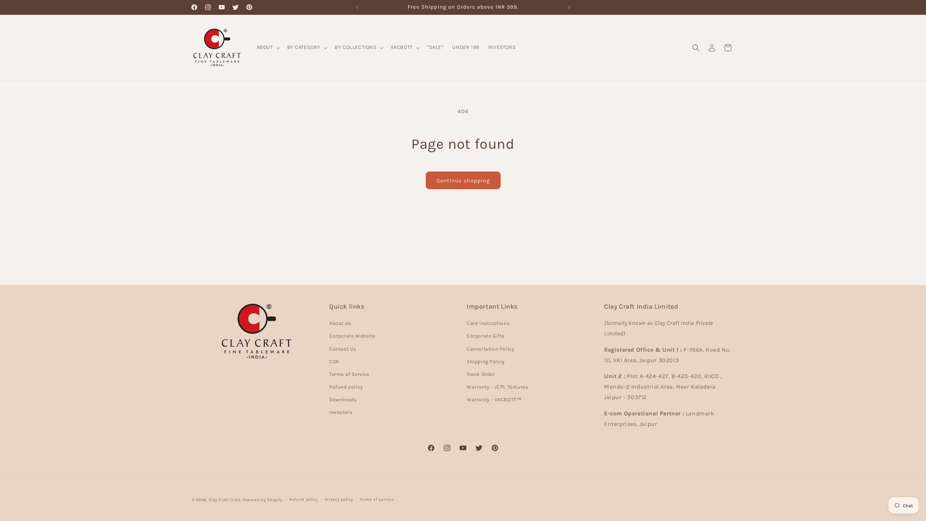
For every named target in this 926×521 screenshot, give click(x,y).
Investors (340, 412)
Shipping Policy (486, 362)
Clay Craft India (225, 499)
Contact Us (342, 349)
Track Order (481, 374)
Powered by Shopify (262, 499)
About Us (340, 323)
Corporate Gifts (486, 336)
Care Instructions (488, 323)
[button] (267, 47)
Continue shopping (463, 180)
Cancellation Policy (490, 349)
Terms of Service (349, 374)
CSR (334, 362)
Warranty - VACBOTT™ (494, 400)
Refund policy (346, 387)
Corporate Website (352, 336)
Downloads (342, 400)
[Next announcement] (569, 7)
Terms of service (377, 499)
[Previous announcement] (357, 7)
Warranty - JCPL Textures (497, 387)
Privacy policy (339, 499)
